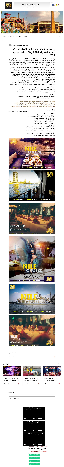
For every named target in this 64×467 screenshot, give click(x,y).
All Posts (4, 36)
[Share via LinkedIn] (15, 353)
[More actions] (54, 45)
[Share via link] (18, 353)
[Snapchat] (56, 5)
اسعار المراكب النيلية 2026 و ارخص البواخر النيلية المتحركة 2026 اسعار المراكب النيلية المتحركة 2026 (11, 379)
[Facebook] (53, 5)
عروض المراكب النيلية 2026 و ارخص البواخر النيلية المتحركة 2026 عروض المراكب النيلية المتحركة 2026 (31, 379)
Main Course (26, 36)
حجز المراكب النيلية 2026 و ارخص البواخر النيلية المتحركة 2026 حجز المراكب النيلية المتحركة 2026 (51, 379)
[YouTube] (58, 5)
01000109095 (37, 451)
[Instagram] (54, 5)
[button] (59, 36)
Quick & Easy (11, 36)
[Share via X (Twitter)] (12, 353)
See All (60, 364)
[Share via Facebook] (9, 353)
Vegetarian (19, 36)
